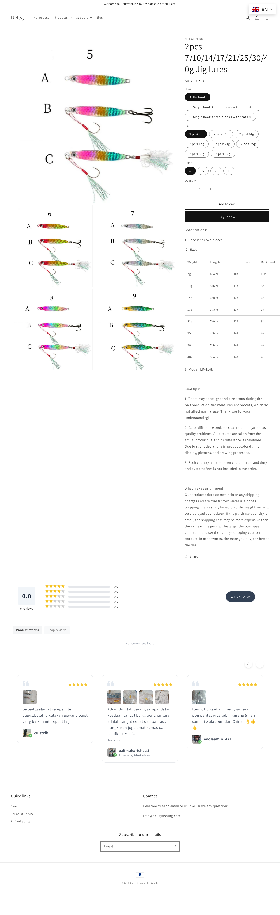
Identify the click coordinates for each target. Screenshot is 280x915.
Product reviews (27, 630)
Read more (113, 740)
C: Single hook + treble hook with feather (220, 117)
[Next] (260, 664)
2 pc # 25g (248, 144)
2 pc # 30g (196, 154)
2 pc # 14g (246, 134)
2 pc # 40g (222, 154)
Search (16, 806)
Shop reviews (57, 630)
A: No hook (197, 97)
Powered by (134, 755)
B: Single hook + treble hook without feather (223, 107)
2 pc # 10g (221, 134)
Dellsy (133, 883)
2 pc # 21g (222, 144)
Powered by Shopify (147, 883)
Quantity (190, 180)
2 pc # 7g (196, 134)
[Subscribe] (174, 846)
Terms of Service (22, 814)
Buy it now (227, 217)
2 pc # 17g (196, 144)
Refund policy (20, 821)
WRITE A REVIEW (240, 596)
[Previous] (248, 664)
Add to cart (227, 204)
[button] (247, 17)
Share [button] (194, 556)
